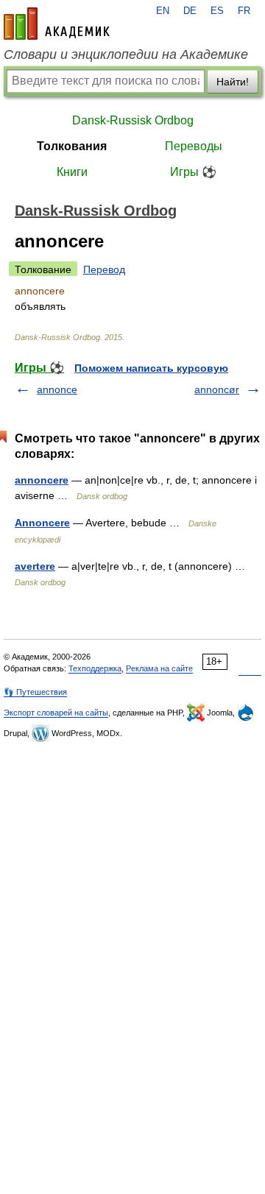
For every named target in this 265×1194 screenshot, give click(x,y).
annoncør (216, 389)
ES (217, 11)
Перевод (104, 269)
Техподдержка (94, 668)
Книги (72, 172)
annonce (57, 389)
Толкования (72, 146)
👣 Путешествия (35, 692)
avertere (35, 566)
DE (190, 11)
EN (162, 11)
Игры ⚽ (193, 172)
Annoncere (42, 523)
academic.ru (57, 23)
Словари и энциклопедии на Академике (126, 54)
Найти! (232, 82)
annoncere (41, 480)
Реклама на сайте (159, 668)
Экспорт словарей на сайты (56, 712)
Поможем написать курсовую (151, 368)
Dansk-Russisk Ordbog (133, 120)
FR (244, 11)
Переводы (193, 146)
